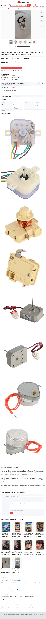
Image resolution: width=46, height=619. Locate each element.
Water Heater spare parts (6, 582)
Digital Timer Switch (18, 596)
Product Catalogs (18, 580)
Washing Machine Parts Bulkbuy (31, 607)
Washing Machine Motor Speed (24, 604)
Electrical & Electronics (8, 8)
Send (11, 513)
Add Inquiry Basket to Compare (23, 46)
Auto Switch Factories (21, 602)
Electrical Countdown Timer (7, 596)
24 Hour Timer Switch (29, 596)
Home (2, 8)
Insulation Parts (5, 604)
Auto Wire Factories (31, 602)
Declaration (35, 614)
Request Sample (21, 70)
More (2, 610)
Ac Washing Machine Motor (18, 607)
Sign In (3, 90)
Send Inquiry (12, 67)
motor (24, 584)
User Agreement (29, 614)
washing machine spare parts (39, 582)
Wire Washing (13, 604)
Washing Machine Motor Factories (8, 602)
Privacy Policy (41, 614)
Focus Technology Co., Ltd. (15, 614)
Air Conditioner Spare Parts (17, 584)
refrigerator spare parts (5, 584)
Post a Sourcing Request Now (35, 513)
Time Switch (18, 8)
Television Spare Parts (6, 607)
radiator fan (14, 582)
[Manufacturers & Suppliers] (23, 2)
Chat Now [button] (35, 68)
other (24, 582)
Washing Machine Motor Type (37, 604)
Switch (14, 8)
